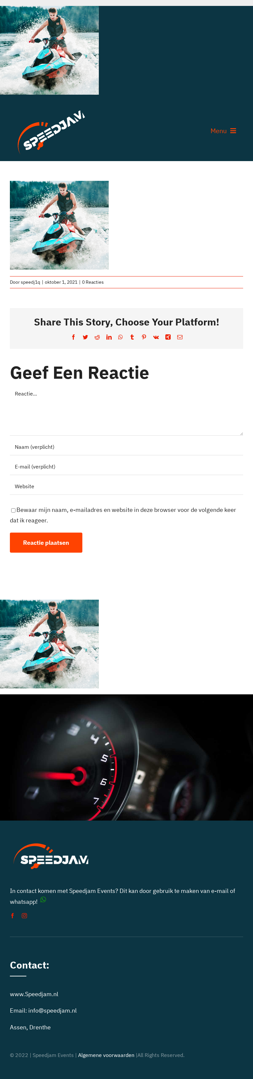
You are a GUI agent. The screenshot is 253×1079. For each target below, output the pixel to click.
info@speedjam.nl (52, 1010)
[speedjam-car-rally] (51, 110)
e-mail (220, 891)
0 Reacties (93, 282)
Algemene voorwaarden (106, 1055)
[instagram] (24, 915)
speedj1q (30, 282)
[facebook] (12, 915)
